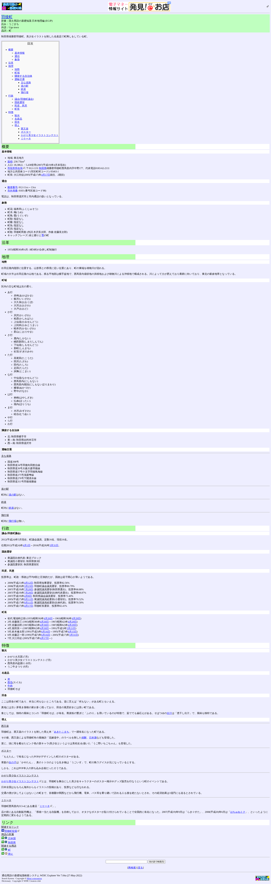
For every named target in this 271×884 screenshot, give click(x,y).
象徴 (17, 59)
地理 (10, 66)
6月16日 (45, 631)
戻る (140, 867)
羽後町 (7, 17)
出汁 (169, 713)
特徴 (10, 112)
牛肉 (10, 685)
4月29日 (76, 618)
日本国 (12, 838)
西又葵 (24, 128)
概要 (10, 49)
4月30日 (44, 621)
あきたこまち (61, 731)
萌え (17, 125)
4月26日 (48, 618)
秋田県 (43, 168)
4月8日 (28, 596)
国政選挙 (20, 102)
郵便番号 (13, 187)
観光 (17, 115)
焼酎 (84, 737)
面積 (10, 161)
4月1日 (26, 545)
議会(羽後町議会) (24, 99)
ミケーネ (26, 138)
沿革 (10, 62)
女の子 (12, 762)
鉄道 (23, 89)
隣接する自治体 (23, 76)
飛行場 (24, 92)
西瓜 (10, 682)
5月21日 (71, 628)
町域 (17, 72)
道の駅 (24, 86)
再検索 (132, 867)
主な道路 (26, 82)
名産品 (18, 118)
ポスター (26, 132)
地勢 (17, 69)
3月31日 (54, 545)
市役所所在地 (15, 168)
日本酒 (93, 737)
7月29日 (28, 589)
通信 (17, 56)
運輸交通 (20, 79)
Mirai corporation (34, 878)
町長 (17, 109)
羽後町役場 (10, 831)
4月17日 (45, 174)
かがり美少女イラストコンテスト (39, 135)
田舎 (17, 122)
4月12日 (28, 582)
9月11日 (28, 599)
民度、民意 (21, 105)
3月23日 (28, 586)
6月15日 (72, 631)
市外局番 (13, 190)
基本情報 (20, 53)
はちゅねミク (237, 812)
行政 (10, 95)
